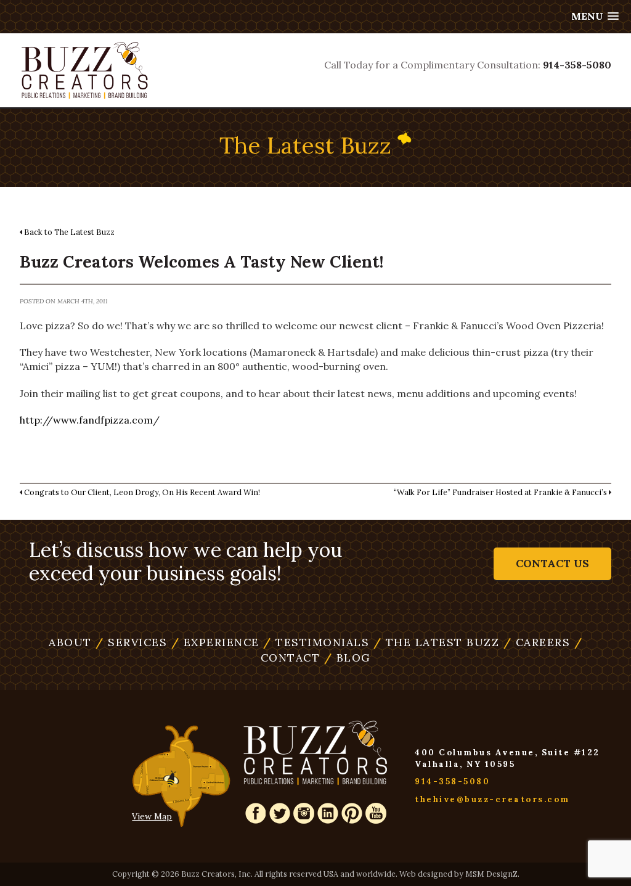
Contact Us (552, 563)
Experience (215, 642)
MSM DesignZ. (492, 874)
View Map (152, 816)
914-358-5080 (577, 65)
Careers (537, 642)
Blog (347, 657)
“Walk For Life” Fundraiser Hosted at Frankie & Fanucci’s (500, 492)
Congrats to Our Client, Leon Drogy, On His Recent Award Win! (142, 492)
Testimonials (316, 642)
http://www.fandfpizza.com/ (90, 420)
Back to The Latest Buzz (69, 232)
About (70, 642)
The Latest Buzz (436, 642)
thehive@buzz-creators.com (492, 799)
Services (131, 642)
